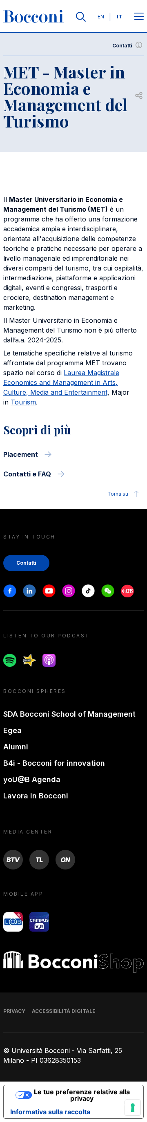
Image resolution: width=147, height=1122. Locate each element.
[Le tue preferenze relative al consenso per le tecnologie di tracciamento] (132, 1107)
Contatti (122, 45)
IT (119, 16)
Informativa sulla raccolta (50, 1112)
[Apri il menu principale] (139, 17)
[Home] (33, 17)
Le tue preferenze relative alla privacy (82, 1095)
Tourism (23, 402)
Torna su (117, 494)
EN (101, 16)
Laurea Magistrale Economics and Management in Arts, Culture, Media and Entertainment (61, 382)
